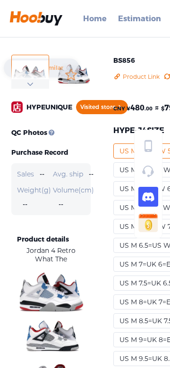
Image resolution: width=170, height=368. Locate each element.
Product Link (141, 76)
